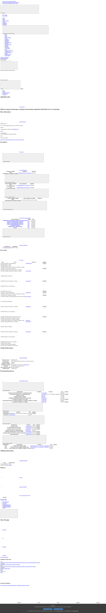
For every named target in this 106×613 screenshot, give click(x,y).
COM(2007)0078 (29, 432)
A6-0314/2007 (28, 321)
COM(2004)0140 (29, 427)
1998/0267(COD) (15, 129)
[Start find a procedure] (9, 65)
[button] (17, 581)
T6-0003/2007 (28, 306)
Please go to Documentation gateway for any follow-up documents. (12, 139)
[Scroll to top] (9, 513)
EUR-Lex (10, 465)
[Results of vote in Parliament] (34, 289)
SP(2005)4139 (28, 430)
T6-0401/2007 (28, 331)
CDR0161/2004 (33, 445)
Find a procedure (3, 59)
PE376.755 (43, 395)
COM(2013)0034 (29, 434)
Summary (44, 263)
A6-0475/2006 (28, 296)
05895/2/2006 (28, 292)
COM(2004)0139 (29, 263)
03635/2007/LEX (12, 414)
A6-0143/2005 (43, 392)
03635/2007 (28, 320)
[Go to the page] (34, 279)
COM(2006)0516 (29, 431)
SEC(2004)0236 (28, 428)
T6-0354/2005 (28, 281)
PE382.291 (43, 396)
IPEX (10, 463)
